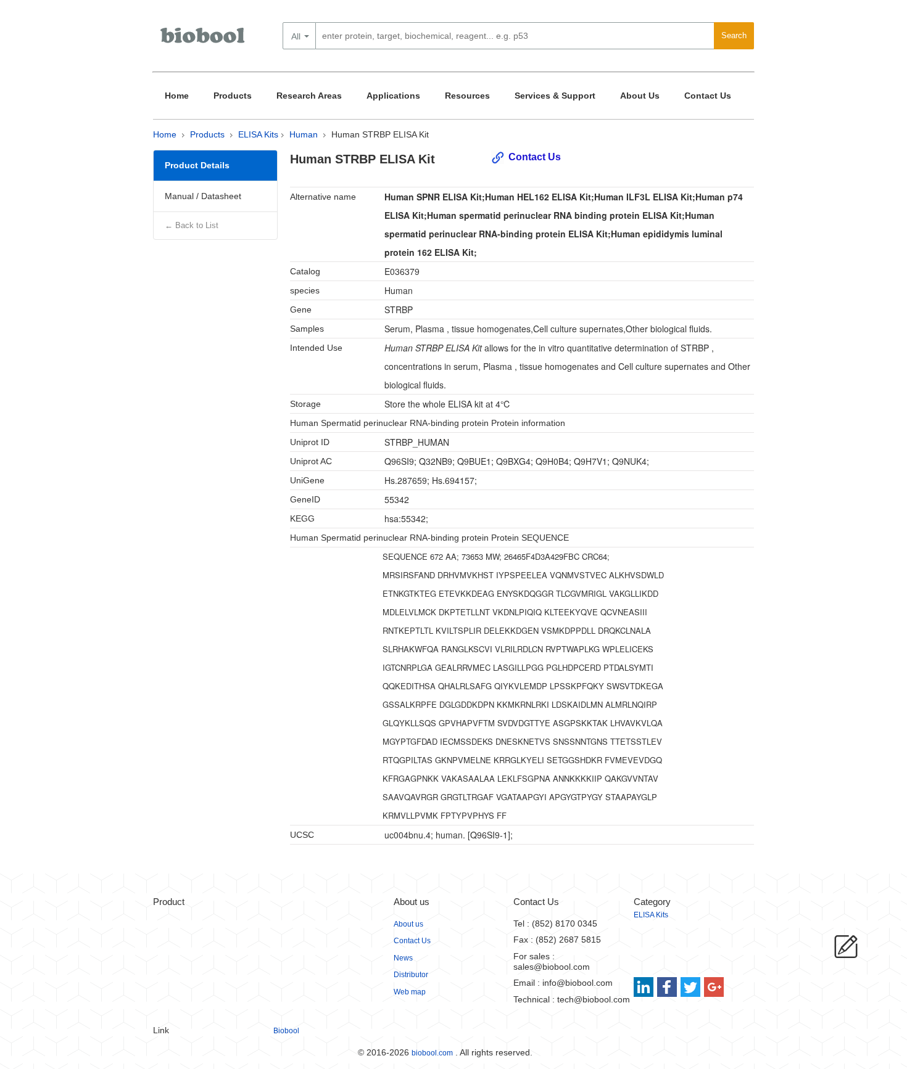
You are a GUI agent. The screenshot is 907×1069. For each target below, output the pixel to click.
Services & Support (555, 95)
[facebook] (667, 987)
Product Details (197, 165)
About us (408, 924)
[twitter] (690, 987)
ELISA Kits (258, 134)
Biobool (286, 1030)
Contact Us (707, 95)
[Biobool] (203, 40)
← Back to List (191, 225)
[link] (645, 987)
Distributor (411, 974)
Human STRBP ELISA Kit (380, 134)
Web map (410, 992)
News (403, 958)
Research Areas (309, 95)
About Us (640, 95)
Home (177, 95)
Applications (393, 95)
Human (303, 134)
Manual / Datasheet (203, 196)
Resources (467, 95)
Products (232, 95)
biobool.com (432, 1053)
